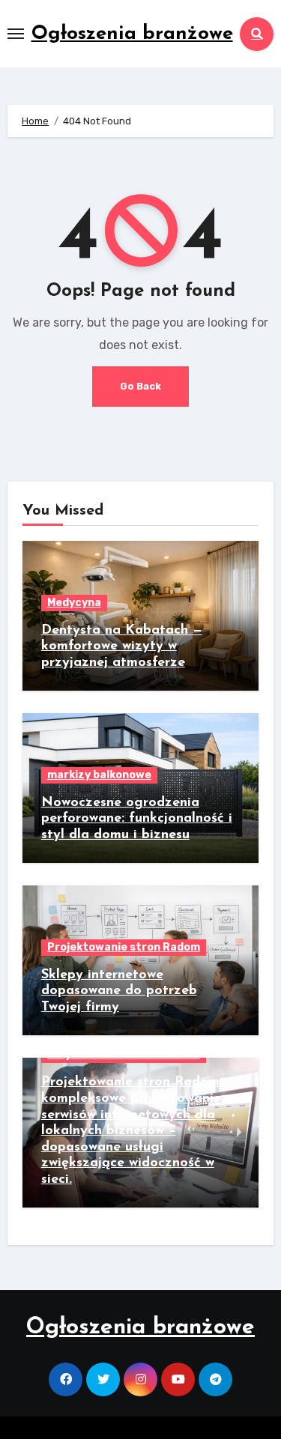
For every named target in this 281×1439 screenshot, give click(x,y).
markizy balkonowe (99, 775)
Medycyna (74, 602)
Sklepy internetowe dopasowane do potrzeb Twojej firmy (119, 991)
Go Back (140, 386)
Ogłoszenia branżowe (132, 34)
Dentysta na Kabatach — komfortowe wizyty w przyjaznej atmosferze (121, 647)
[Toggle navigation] (15, 33)
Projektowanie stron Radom (123, 947)
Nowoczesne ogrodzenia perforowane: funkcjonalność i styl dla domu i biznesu (136, 819)
